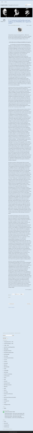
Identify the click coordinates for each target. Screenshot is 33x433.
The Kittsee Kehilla (12, 411)
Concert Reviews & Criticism (8, 357)
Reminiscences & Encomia (8, 393)
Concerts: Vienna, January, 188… (19, 413)
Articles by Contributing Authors (9, 347)
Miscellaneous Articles (17, 25)
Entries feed (6, 423)
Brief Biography (6, 354)
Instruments (6, 372)
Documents (6, 363)
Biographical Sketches (7, 350)
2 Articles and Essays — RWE (8, 343)
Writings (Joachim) (7, 404)
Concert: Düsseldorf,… (8, 417)
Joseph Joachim (4, 5)
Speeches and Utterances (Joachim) (10, 397)
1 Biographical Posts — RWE (8, 341)
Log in (5, 421)
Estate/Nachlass (6, 366)
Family (5, 368)
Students (5, 399)
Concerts (5, 359)
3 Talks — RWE (6, 345)
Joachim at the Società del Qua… (19, 414)
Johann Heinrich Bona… (9, 413)
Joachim (12, 25)
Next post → (29, 303)
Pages (5, 388)
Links (5, 379)
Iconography (6, 370)
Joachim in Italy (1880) (17, 416)
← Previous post (11, 303)
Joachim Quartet (6, 375)
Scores (5, 395)
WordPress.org (6, 426)
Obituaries (5, 386)
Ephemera (5, 365)
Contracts (5, 361)
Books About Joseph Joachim (8, 352)
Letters (5, 377)
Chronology (6, 356)
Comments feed (6, 425)
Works (5, 402)
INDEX (5, 408)
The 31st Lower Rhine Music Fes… (18, 417)
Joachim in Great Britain (8, 374)
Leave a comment (29, 25)
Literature (5, 381)
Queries (5, 390)
